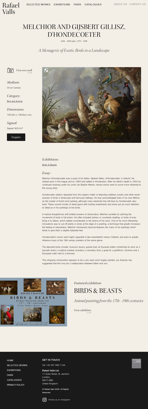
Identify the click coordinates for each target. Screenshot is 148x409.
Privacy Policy (15, 384)
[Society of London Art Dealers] (136, 363)
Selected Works (38, 4)
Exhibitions (62, 4)
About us (120, 4)
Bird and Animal (14, 101)
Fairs (77, 4)
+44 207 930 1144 (55, 365)
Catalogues (93, 4)
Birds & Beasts (49, 164)
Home (10, 360)
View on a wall (24, 70)
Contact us (137, 4)
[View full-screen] (46, 70)
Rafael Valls (11, 8)
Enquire (16, 137)
